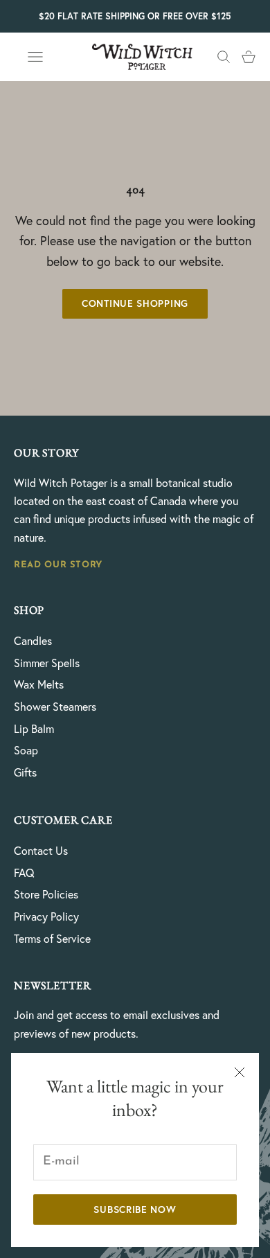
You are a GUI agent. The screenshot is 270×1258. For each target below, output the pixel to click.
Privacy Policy (46, 916)
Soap (26, 750)
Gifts (25, 772)
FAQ (24, 873)
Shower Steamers (55, 707)
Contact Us (41, 851)
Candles (33, 641)
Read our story (58, 564)
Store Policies (46, 894)
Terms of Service (52, 939)
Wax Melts (39, 684)
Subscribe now (134, 1209)
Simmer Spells (47, 663)
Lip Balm (34, 729)
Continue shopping (135, 303)
